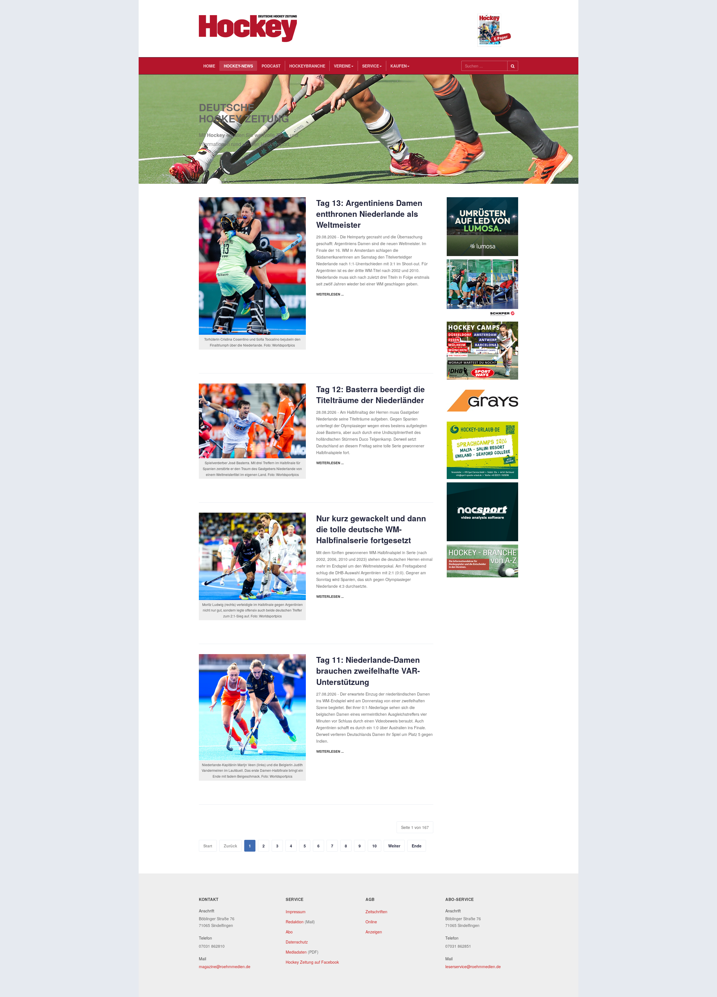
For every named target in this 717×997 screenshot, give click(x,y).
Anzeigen (374, 932)
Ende (417, 846)
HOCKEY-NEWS (238, 66)
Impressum (296, 911)
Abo (289, 932)
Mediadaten (296, 952)
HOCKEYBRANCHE (307, 66)
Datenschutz (297, 942)
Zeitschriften (376, 911)
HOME (209, 66)
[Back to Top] (703, 950)
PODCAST (271, 66)
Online (371, 921)
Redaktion (295, 921)
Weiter (394, 846)
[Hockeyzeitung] (248, 28)
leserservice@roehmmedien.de (473, 966)
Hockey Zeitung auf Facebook (312, 962)
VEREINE (342, 66)
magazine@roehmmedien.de (224, 966)
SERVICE (370, 66)
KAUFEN (398, 66)
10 (374, 846)
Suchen (512, 66)
